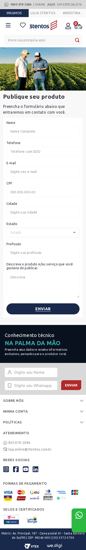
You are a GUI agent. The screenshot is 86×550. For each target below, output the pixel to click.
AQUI (51, 4)
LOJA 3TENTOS (43, 13)
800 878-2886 (19, 443)
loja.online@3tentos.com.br (30, 449)
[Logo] (43, 25)
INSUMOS (14, 13)
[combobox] (43, 40)
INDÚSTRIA (72, 13)
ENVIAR (71, 385)
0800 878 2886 (21, 4)
